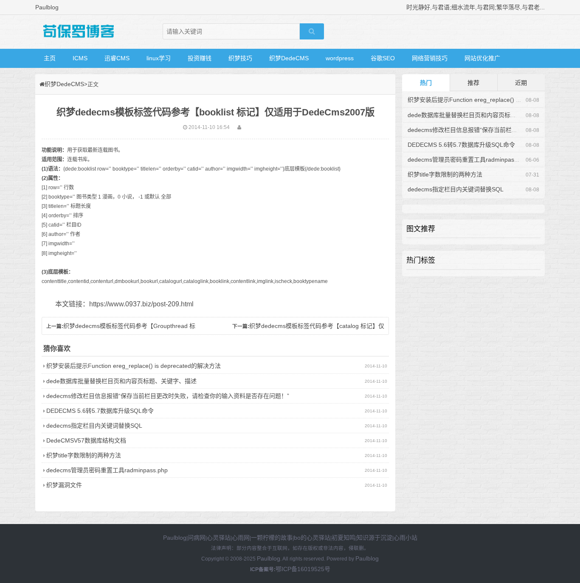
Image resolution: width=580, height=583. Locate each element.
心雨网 (241, 537)
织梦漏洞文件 (64, 485)
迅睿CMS (117, 58)
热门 (426, 82)
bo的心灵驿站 (312, 537)
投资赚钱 (199, 58)
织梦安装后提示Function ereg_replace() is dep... (472, 99)
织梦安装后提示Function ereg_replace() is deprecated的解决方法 (133, 365)
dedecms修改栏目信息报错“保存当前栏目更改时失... (477, 129)
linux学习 (158, 58)
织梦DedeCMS (289, 58)
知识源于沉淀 (374, 537)
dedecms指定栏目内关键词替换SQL (94, 425)
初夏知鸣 (343, 537)
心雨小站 (405, 537)
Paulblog (174, 537)
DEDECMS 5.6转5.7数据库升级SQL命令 (100, 410)
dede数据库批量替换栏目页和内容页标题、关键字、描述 (121, 381)
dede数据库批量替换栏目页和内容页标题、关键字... (476, 115)
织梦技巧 (240, 58)
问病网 (197, 537)
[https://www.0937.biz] (77, 32)
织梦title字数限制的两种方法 (83, 455)
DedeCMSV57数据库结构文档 (86, 440)
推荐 (473, 82)
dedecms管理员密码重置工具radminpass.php (107, 470)
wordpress (340, 58)
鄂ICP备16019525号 (303, 569)
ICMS (80, 58)
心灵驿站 (219, 537)
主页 (50, 58)
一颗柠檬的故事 (272, 537)
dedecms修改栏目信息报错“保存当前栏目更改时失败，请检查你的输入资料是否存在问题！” (167, 395)
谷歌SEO (383, 58)
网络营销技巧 (430, 58)
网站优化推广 (482, 58)
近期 (521, 82)
